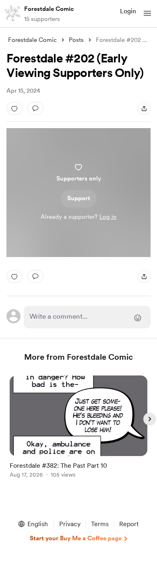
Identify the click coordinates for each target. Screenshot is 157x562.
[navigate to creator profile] (13, 13)
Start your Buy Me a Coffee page (76, 538)
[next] (149, 419)
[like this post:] (14, 108)
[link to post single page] (78, 428)
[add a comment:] (35, 108)
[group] (78, 431)
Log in (107, 216)
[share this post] (144, 108)
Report (128, 524)
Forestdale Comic (49, 8)
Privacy (70, 524)
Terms (100, 524)
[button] (147, 13)
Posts (76, 40)
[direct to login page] (87, 317)
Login (128, 11)
